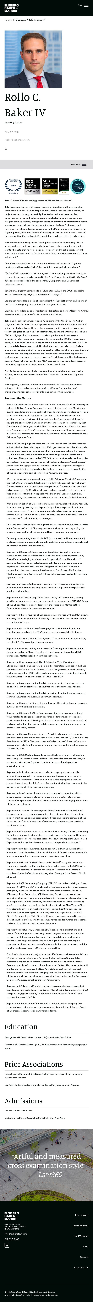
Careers (84, 1257)
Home (8, 20)
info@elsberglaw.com (16, 1234)
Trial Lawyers (19, 20)
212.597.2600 (12, 1239)
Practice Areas (81, 1226)
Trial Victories (81, 1236)
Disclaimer (51, 1292)
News (85, 1247)
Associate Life (81, 1268)
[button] (86, 4)
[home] (12, 8)
